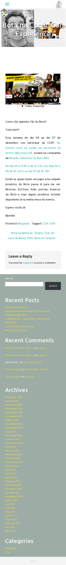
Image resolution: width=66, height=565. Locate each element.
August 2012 (11, 466)
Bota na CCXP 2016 (15, 330)
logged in (28, 263)
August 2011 (11, 500)
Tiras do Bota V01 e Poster (19, 327)
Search (9, 278)
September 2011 (14, 497)
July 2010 (10, 527)
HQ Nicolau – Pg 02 (36, 369)
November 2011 (13, 489)
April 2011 (10, 516)
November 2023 (14, 397)
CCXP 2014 (48, 223)
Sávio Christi (12, 369)
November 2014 (14, 428)
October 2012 (12, 458)
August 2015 (11, 420)
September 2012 (14, 462)
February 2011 (12, 523)
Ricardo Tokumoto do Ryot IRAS (29, 158)
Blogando (24, 223)
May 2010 (10, 531)
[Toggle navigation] (7, 4)
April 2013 (10, 447)
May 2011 (10, 512)
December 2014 (13, 424)
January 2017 (12, 401)
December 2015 (13, 413)
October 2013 (12, 439)
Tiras (7, 552)
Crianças (29, 377)
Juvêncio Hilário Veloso (19, 348)
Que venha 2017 (32, 362)
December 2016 (13, 405)
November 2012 (13, 455)
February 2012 (12, 481)
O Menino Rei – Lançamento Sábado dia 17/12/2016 (27, 321)
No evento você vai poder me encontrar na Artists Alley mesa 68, (33, 148)
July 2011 (9, 504)
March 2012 (11, 478)
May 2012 (10, 470)
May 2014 (10, 432)
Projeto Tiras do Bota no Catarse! (45, 236)
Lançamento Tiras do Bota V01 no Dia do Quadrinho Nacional (27, 313)
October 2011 (12, 493)
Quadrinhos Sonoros (16, 307)
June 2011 (10, 508)
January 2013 (12, 451)
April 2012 (10, 474)
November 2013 (13, 435)
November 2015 (13, 416)
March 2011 (11, 520)
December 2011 (13, 485)
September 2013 (14, 443)
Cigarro (42, 348)
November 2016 (13, 409)
